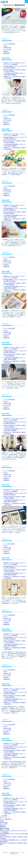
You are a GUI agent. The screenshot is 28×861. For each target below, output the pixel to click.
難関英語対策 (7, 53)
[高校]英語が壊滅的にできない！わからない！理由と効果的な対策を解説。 (15, 66)
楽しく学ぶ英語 (7, 49)
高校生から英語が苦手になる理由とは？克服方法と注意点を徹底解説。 (14, 70)
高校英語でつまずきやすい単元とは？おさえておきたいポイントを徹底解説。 (14, 63)
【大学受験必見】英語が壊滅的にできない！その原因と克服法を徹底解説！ (14, 73)
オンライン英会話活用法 (9, 44)
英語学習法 (6, 51)
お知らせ (6, 45)
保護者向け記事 (7, 47)
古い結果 (4, 815)
